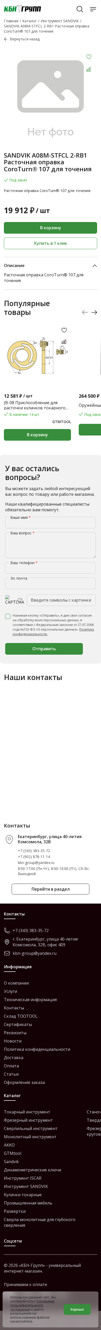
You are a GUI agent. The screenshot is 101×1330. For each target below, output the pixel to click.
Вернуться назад (25, 38)
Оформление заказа (24, 1082)
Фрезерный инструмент (28, 1120)
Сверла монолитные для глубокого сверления (39, 1222)
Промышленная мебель (28, 1203)
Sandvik (11, 1161)
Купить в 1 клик (50, 243)
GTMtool (12, 1153)
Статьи (11, 1074)
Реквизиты (15, 1033)
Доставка (13, 1057)
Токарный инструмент (27, 1112)
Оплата (11, 1066)
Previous (85, 312)
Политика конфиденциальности (37, 1049)
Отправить (44, 649)
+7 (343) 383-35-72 (34, 850)
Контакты (14, 1008)
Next (94, 312)
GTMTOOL (61, 421)
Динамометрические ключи (32, 1170)
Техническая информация (30, 999)
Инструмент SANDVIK (26, 1186)
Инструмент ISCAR (22, 1178)
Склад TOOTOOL (21, 1016)
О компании (16, 983)
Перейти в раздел (51, 889)
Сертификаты (18, 1024)
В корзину (50, 228)
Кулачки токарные (23, 1195)
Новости (12, 1041)
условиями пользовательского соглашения (32, 1305)
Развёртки (15, 1211)
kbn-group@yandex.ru (36, 862)
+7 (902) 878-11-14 (34, 856)
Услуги (10, 991)
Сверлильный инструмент (30, 1128)
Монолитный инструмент (30, 1137)
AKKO (9, 1145)
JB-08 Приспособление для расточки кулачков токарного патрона (35, 405)
